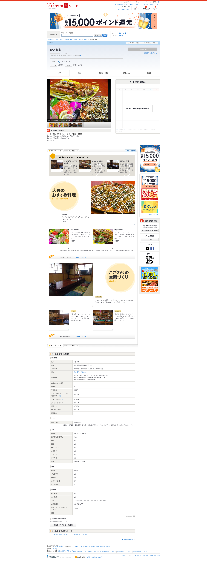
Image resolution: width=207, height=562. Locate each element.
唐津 (159, 2)
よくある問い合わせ (122, 4)
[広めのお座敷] (113, 166)
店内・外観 (103, 73)
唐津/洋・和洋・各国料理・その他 (100, 546)
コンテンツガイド (136, 4)
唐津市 (85, 39)
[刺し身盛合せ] (59, 239)
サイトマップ (125, 555)
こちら (60, 396)
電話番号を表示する (150, 53)
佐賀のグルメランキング (64, 551)
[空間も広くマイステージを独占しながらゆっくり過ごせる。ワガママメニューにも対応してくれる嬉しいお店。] (59, 320)
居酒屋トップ (78, 546)
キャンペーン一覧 (153, 214)
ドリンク (83, 257)
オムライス (70, 550)
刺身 (59, 550)
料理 (77, 257)
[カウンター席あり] (85, 166)
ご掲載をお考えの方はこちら (94, 557)
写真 (126, 73)
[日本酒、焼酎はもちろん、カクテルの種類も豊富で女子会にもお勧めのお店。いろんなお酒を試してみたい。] (103, 320)
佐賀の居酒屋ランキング (79, 551)
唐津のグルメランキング (94, 551)
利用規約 (146, 555)
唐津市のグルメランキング (124, 551)
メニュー (80, 73)
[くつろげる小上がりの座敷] (57, 166)
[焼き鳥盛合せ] (103, 239)
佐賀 (119, 33)
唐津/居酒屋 (86, 546)
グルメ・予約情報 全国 (66, 39)
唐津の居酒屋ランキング (108, 551)
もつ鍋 (63, 550)
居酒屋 (120, 35)
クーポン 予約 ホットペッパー (152, 4)
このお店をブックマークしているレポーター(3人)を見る (69, 534)
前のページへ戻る (53, 39)
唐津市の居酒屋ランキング (140, 551)
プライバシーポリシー (136, 555)
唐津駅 (55, 548)
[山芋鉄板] (113, 203)
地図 (149, 73)
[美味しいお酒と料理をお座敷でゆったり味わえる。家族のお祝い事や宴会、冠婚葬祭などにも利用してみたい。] (71, 285)
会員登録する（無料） (124, 9)
